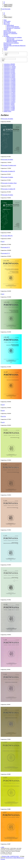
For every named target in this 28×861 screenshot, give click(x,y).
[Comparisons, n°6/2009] (11, 771)
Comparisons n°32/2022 (9, 72)
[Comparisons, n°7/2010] (11, 736)
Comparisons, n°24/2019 (9, 83)
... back (2, 847)
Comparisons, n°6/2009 (9, 107)
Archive (5, 48)
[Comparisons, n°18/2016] (3, 410)
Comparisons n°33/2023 (9, 70)
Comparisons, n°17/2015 (9, 92)
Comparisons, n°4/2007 (9, 110)
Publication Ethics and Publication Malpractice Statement (15, 41)
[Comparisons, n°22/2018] (11, 329)
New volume (7, 22)
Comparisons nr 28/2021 (9, 77)
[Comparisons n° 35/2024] (8, 165)
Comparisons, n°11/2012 (9, 100)
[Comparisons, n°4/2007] (11, 841)
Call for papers (7, 21)
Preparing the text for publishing (14, 37)
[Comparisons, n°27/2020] (3, 241)
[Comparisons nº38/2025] (7, 118)
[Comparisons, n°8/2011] (11, 701)
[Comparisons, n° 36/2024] (7, 159)
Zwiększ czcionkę (8, 4)
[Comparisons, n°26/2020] (5, 247)
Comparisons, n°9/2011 (9, 103)
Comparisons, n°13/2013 (9, 97)
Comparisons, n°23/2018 (9, 84)
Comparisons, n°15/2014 (9, 95)
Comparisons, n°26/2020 (9, 80)
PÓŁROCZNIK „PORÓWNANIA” (10, 856)
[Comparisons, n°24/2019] (11, 288)
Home (5, 20)
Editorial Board (10, 25)
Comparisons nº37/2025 (9, 65)
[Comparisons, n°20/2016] (11, 398)
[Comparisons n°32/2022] (9, 183)
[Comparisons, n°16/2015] (3, 422)
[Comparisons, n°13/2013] (11, 527)
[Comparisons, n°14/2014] (11, 492)
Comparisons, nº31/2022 (9, 73)
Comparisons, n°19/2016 (9, 89)
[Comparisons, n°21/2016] (11, 364)
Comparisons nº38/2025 (9, 64)
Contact (5, 49)
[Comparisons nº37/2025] (11, 153)
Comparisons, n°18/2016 (9, 91)
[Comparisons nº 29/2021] (11, 229)
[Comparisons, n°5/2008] (11, 806)
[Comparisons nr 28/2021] (7, 235)
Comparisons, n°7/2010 (9, 106)
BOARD (9, 29)
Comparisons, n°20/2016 (9, 88)
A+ (4, 15)
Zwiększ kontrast (8, 6)
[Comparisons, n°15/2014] (11, 457)
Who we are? (7, 24)
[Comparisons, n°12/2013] (11, 562)
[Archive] (14, 9)
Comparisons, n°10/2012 (9, 102)
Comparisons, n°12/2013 (9, 99)
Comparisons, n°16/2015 (9, 93)
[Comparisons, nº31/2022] (8, 189)
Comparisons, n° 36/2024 (10, 66)
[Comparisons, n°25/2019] (5, 253)
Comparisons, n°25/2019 (9, 81)
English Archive (7, 111)
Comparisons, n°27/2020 (9, 79)
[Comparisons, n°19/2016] (3, 404)
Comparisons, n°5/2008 (9, 108)
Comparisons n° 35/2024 (9, 68)
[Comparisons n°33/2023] (7, 177)
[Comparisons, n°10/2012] (11, 631)
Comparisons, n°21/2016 (9, 87)
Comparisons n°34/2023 (9, 69)
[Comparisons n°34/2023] (8, 171)
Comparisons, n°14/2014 (9, 96)
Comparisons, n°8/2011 (9, 104)
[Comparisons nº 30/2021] (7, 194)
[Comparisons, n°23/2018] (2, 294)
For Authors (6, 36)
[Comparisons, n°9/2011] (11, 666)
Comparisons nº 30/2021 (9, 74)
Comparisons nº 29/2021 (9, 76)
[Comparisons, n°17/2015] (3, 416)
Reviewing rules (10, 38)
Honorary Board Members (13, 26)
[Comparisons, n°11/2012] (11, 596)
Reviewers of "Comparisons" (13, 28)
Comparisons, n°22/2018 (9, 85)
